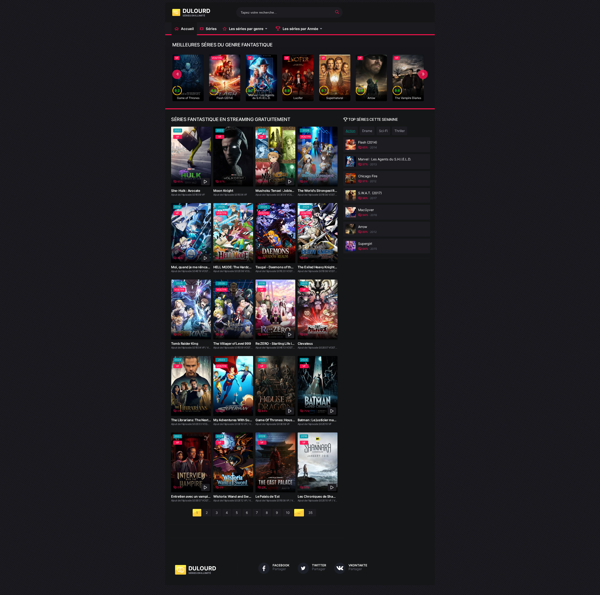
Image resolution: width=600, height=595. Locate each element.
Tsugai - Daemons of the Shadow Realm (285, 267)
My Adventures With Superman (237, 420)
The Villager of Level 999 (232, 343)
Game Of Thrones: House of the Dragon (285, 420)
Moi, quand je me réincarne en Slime (198, 267)
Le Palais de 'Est (267, 496)
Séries (211, 29)
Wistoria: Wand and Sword (233, 496)
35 (310, 513)
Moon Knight (223, 191)
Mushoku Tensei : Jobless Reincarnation (286, 191)
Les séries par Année (300, 29)
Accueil (187, 29)
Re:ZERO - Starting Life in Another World (286, 343)
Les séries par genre (246, 29)
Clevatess (305, 343)
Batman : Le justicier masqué (319, 420)
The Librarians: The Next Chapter (196, 420)
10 (288, 513)
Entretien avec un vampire (191, 496)
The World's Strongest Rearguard (323, 191)
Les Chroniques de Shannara (320, 496)
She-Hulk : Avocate (185, 191)
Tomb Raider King (184, 343)
